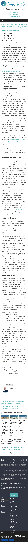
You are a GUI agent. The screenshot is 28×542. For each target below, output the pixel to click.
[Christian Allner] (5, 387)
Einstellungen (18, 539)
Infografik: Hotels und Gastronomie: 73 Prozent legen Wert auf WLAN (12, 407)
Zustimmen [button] (5, 539)
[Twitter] (6, 392)
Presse (2, 499)
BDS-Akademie (14, 14)
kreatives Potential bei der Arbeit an (12, 71)
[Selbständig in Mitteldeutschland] (2, 20)
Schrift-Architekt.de (17, 388)
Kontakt (2, 501)
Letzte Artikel (9, 384)
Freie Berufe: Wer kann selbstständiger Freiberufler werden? (14, 509)
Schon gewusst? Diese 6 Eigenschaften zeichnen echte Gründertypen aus (12, 402)
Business (4, 30)
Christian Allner (12, 42)
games (18, 42)
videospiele (22, 42)
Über (4, 384)
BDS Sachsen (14, 12)
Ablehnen (11, 539)
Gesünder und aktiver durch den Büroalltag (14, 523)
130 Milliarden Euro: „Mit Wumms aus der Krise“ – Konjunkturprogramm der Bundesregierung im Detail (5, 427)
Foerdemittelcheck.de (14, 16)
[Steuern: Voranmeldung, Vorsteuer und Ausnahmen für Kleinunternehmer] (14, 415)
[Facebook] (4, 392)
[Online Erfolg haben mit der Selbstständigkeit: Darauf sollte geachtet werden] (23, 415)
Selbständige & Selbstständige (12, 30)
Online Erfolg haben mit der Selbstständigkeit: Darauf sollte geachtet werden (22, 425)
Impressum (3, 494)
